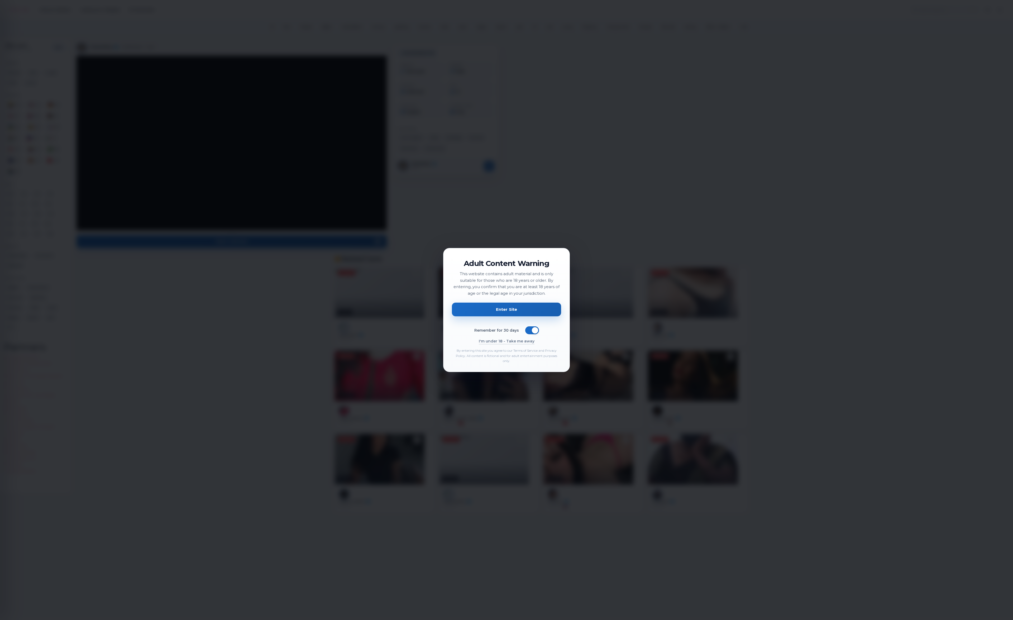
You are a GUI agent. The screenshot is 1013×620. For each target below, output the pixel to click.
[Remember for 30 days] (532, 330)
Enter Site (506, 309)
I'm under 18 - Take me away (506, 341)
